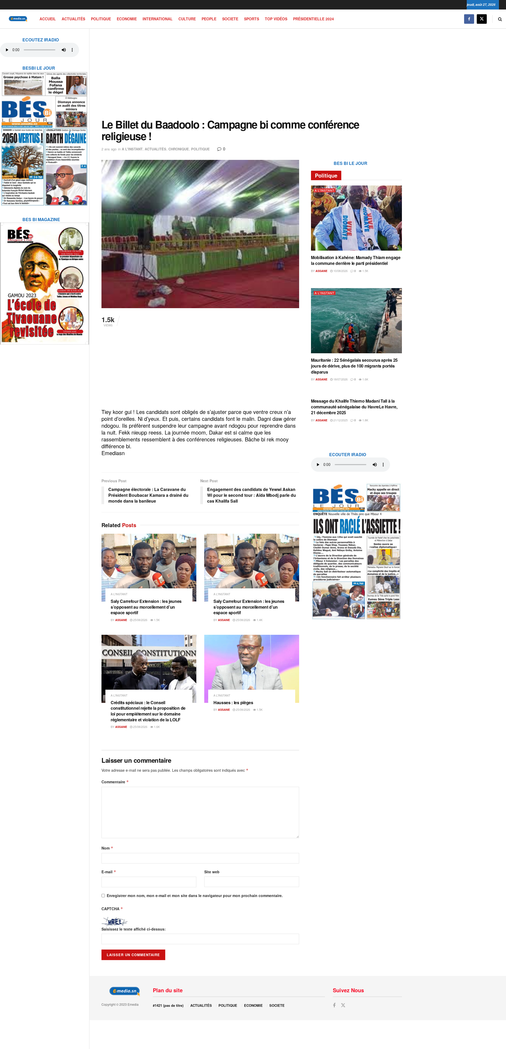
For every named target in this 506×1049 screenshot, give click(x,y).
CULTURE (187, 18)
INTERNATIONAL (158, 18)
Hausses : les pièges (233, 702)
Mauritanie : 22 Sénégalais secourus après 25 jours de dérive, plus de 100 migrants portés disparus (354, 366)
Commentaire (115, 781)
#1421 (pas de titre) (168, 1005)
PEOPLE (209, 18)
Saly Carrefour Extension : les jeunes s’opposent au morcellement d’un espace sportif (146, 607)
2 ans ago (108, 148)
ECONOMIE (127, 18)
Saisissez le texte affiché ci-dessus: (133, 929)
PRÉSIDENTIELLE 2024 (313, 18)
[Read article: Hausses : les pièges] (251, 669)
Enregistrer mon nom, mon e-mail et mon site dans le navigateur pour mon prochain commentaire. (195, 895)
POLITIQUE (101, 18)
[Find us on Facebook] (469, 18)
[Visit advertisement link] (44, 135)
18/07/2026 (340, 379)
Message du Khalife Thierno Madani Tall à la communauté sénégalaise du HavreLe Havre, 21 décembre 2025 (354, 407)
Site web (212, 871)
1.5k (156, 620)
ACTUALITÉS (73, 18)
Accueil (48, 18)
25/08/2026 (139, 620)
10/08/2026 (340, 271)
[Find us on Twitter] (482, 18)
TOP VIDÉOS (276, 18)
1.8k (365, 420)
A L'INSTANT (132, 148)
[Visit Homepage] (17, 19)
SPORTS (251, 18)
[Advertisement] (251, 74)
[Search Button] (500, 18)
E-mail (108, 871)
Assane (121, 620)
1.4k (259, 620)
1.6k (156, 726)
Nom (107, 848)
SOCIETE (230, 18)
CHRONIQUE (178, 148)
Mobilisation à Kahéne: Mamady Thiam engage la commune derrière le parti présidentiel (356, 260)
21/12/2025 (340, 420)
